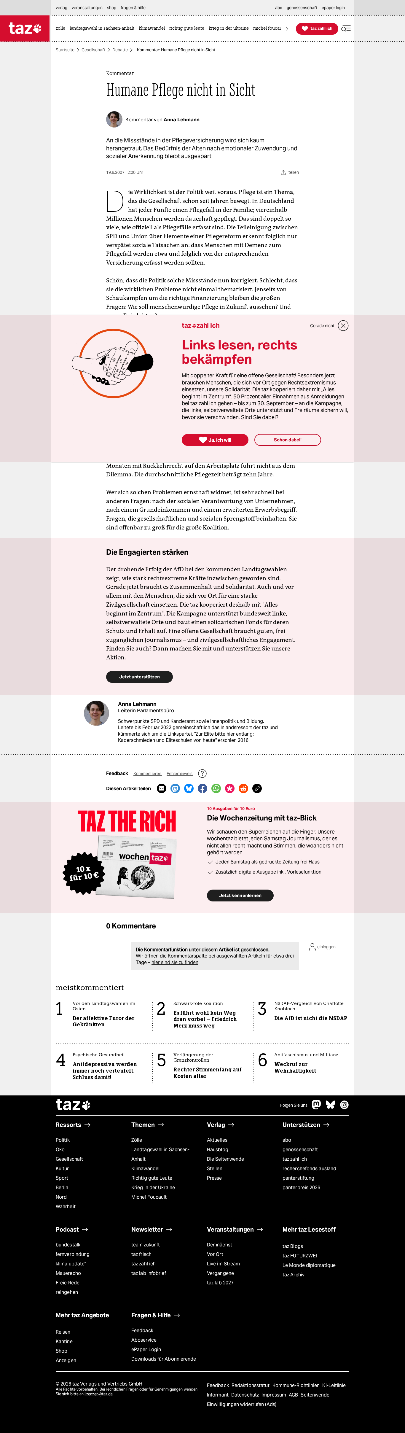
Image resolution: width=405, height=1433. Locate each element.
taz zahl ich (295, 1159)
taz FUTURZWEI (300, 1256)
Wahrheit (66, 1206)
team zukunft (145, 1245)
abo (287, 1140)
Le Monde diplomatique (309, 1265)
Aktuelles (217, 1140)
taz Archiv (293, 1275)
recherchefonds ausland (309, 1168)
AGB (294, 1395)
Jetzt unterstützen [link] (139, 677)
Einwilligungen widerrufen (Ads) (241, 1404)
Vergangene (220, 1273)
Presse (214, 1178)
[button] (346, 28)
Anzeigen (66, 1360)
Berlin (62, 1187)
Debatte (120, 50)
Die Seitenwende (225, 1159)
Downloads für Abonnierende (163, 1359)
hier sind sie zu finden (175, 962)
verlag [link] (61, 7)
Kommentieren (147, 773)
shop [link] (111, 7)
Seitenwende (315, 1395)
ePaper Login (146, 1349)
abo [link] (278, 7)
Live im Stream (223, 1264)
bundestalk (68, 1245)
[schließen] (343, 326)
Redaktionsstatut (251, 1385)
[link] (62, 29)
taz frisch (141, 1254)
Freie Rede (67, 1283)
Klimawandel (145, 1168)
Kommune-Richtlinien (296, 1385)
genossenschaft (300, 1149)
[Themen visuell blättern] (287, 28)
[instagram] (344, 1107)
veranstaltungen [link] (87, 7)
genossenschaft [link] (302, 7)
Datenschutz (245, 1395)
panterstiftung (298, 1178)
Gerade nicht (322, 325)
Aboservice (144, 1340)
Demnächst (219, 1245)
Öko (60, 1149)
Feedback (142, 1330)
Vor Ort (215, 1254)
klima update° (71, 1264)
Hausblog (217, 1149)
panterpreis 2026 (302, 1187)
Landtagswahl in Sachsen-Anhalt (160, 1154)
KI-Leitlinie (334, 1385)
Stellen (214, 1168)
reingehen (67, 1292)
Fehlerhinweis (180, 773)
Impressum (274, 1395)
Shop (61, 1351)
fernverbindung (73, 1254)
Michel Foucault (149, 1197)
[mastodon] (316, 1107)
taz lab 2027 (220, 1283)
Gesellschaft (93, 50)
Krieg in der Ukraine (153, 1187)
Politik (63, 1140)
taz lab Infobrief (148, 1273)
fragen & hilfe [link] (133, 7)
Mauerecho (68, 1273)
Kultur (62, 1168)
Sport (62, 1178)
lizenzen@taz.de (98, 1394)
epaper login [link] (333, 7)
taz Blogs (293, 1246)
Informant (218, 1395)
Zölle (136, 1140)
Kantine (64, 1341)
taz (73, 1105)
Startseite (65, 50)
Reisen (63, 1332)
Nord (61, 1197)
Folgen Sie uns (293, 1105)
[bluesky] (330, 1107)
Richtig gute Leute (151, 1178)
